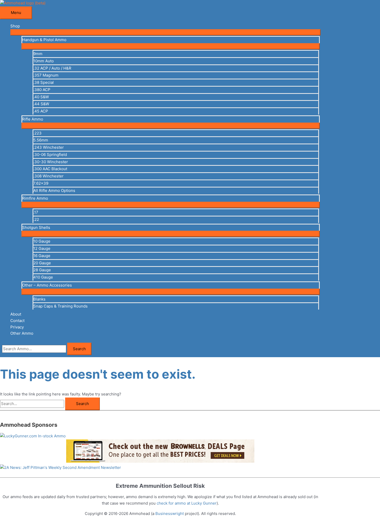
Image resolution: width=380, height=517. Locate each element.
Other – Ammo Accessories (47, 285)
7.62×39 (40, 183)
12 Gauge (41, 248)
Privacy (17, 327)
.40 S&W (41, 96)
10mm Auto (43, 60)
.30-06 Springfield (50, 154)
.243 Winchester (48, 147)
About (15, 314)
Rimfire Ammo (35, 198)
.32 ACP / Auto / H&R (52, 68)
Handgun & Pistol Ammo (44, 39)
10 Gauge (41, 241)
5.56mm (40, 140)
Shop (15, 26)
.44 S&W (41, 103)
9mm (37, 53)
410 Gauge (43, 277)
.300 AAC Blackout (50, 168)
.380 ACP (41, 89)
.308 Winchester (48, 176)
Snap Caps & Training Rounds (60, 306)
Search (79, 348)
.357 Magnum (45, 75)
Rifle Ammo (32, 119)
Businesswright (169, 513)
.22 (36, 219)
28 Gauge (42, 269)
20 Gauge (42, 262)
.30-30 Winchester (50, 161)
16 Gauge (41, 255)
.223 (37, 133)
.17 (35, 212)
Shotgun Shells (36, 227)
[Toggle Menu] (165, 32)
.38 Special (43, 82)
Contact (17, 320)
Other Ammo (21, 333)
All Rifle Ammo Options (54, 190)
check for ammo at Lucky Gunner (187, 503)
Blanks (39, 299)
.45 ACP (40, 111)
